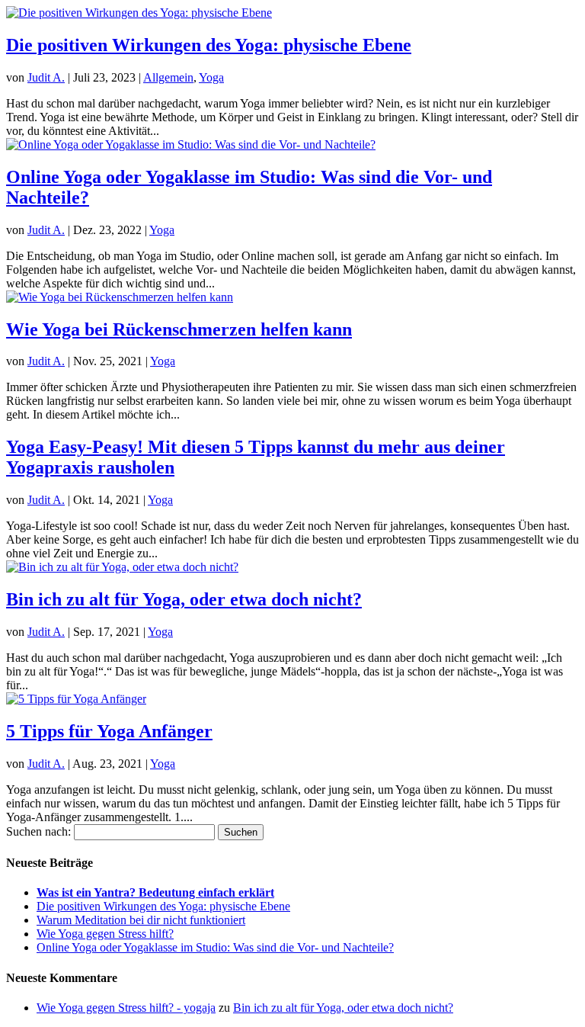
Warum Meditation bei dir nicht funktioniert (141, 919)
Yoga (211, 77)
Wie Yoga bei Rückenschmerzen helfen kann (179, 329)
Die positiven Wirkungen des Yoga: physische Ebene (208, 45)
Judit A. (46, 77)
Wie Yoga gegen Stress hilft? (105, 933)
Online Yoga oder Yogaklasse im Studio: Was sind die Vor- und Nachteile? (215, 947)
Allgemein (168, 77)
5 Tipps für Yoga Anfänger (109, 731)
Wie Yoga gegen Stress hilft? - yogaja (126, 1007)
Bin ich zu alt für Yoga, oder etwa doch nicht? (184, 599)
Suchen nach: (38, 831)
